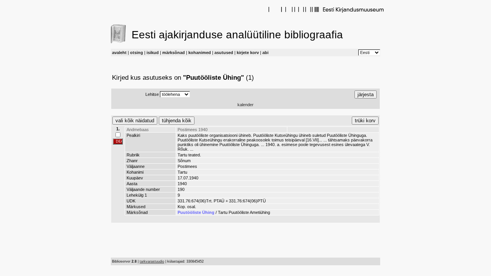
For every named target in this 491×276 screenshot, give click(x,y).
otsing (136, 52)
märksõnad (173, 52)
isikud (153, 52)
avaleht (119, 52)
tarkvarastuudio (152, 261)
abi (265, 52)
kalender (245, 104)
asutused (223, 52)
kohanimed (199, 52)
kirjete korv (248, 52)
